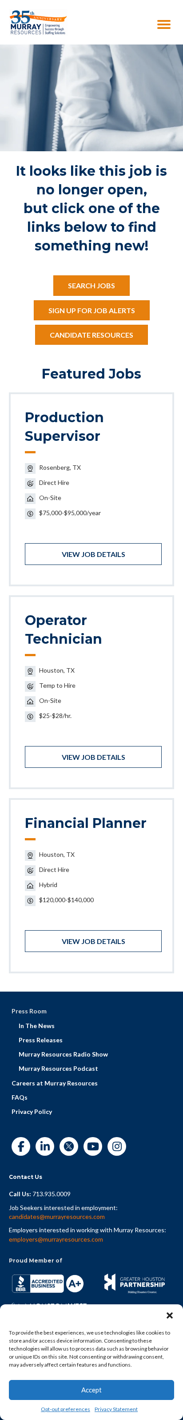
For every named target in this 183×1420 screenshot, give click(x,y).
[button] (169, 1315)
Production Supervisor (64, 426)
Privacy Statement (116, 1409)
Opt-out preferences (65, 1409)
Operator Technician (63, 629)
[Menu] (164, 24)
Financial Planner (86, 823)
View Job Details (93, 554)
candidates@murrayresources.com (57, 1216)
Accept (91, 1390)
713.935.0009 (51, 1194)
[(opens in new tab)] (38, 21)
